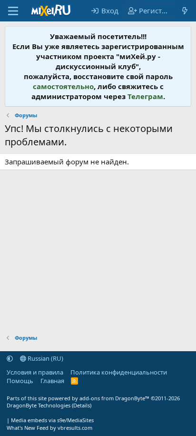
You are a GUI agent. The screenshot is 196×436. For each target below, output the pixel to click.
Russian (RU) (44, 358)
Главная (52, 380)
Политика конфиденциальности (118, 372)
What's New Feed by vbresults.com (49, 427)
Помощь (20, 380)
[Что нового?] (185, 11)
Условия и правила (35, 372)
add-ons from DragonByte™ (114, 398)
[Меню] (13, 10)
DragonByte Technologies (38, 405)
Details (81, 405)
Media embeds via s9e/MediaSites (52, 420)
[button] (10, 358)
